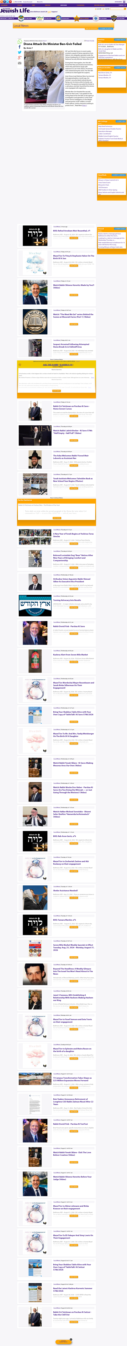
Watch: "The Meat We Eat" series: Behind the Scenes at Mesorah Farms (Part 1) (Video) (73, 315)
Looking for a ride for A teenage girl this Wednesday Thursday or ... (111, 239)
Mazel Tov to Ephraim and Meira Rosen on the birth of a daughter (72, 1049)
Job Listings (102, 121)
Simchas (47, 5)
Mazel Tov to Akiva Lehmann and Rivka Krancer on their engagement (71, 1207)
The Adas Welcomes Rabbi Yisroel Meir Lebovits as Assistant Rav (71, 456)
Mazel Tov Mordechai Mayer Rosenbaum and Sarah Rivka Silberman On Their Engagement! (73, 685)
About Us (40, 2)
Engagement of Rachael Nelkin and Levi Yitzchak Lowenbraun (111, 56)
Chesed (19, 5)
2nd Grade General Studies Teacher (109, 129)
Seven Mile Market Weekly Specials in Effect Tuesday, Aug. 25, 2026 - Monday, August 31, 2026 (73, 947)
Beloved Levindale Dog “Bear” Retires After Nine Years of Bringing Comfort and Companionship (73, 558)
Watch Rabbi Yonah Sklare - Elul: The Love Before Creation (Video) (72, 1153)
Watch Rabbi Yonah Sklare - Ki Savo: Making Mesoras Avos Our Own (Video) (73, 764)
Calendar (4, 5)
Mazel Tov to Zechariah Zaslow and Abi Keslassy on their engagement (71, 862)
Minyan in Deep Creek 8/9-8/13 (108, 180)
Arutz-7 (45, 41)
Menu (120, 2)
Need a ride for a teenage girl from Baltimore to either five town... (109, 235)
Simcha (123, 39)
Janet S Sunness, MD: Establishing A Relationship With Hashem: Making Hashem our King (73, 997)
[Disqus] (56, 146)
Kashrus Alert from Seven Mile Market (70, 654)
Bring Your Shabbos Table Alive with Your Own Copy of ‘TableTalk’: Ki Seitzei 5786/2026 (72, 1267)
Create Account (27, 2)
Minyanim (63, 5)
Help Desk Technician (105, 126)
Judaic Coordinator (104, 134)
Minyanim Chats (103, 185)
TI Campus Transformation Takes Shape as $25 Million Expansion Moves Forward (72, 1079)
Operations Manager (105, 131)
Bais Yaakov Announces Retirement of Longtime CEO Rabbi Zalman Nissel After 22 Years (73, 1101)
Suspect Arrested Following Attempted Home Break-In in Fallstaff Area (71, 345)
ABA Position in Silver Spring (107, 190)
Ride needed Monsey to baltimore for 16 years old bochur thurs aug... (111, 244)
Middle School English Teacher (108, 136)
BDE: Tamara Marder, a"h (64, 920)
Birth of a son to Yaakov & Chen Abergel (111, 44)
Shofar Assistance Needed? (65, 890)
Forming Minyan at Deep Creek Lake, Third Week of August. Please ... (110, 248)
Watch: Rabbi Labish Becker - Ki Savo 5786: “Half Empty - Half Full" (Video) (72, 431)
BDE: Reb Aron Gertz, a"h (64, 836)
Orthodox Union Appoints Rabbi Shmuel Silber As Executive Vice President (71, 580)
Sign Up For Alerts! (91, 28)
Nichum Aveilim (99, 5)
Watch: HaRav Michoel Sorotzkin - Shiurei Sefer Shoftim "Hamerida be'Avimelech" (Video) (72, 814)
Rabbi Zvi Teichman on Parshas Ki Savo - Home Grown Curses (71, 407)
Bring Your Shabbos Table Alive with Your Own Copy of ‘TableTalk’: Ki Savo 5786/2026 (73, 713)
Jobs (33, 5)
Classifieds (80, 5)
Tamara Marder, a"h (104, 75)
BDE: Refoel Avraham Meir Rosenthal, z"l (71, 230)
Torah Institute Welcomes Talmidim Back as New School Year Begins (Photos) (73, 479)
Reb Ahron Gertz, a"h (105, 73)
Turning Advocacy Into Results (67, 600)
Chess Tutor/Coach (104, 182)
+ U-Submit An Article (105, 28)
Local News (21, 25)
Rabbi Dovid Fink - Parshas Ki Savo (69, 626)
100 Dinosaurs (103, 187)
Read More (74, 238)
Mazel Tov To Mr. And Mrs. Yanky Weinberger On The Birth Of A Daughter (73, 734)
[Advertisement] (56, 116)
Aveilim (123, 67)
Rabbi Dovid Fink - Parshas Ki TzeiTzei (70, 1124)
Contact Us (122, 5)
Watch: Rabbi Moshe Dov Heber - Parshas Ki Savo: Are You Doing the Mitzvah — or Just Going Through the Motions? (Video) (73, 790)
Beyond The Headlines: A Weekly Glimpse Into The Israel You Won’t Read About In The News (73, 971)
